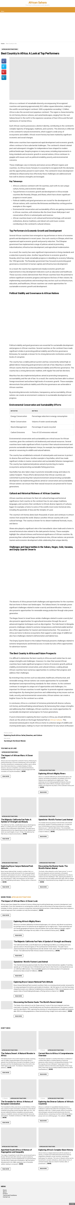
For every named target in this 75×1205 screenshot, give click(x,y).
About (5, 1192)
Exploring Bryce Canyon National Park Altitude (17, 867)
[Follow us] (68, 9)
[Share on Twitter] (3, 66)
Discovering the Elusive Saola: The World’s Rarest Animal (53, 867)
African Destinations (10, 752)
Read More (5, 776)
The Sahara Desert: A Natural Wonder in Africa (18, 1054)
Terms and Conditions (10, 1195)
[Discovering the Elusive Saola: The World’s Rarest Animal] (56, 854)
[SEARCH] (72, 9)
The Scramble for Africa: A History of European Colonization (17, 1102)
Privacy (5, 1193)
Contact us (6, 1197)
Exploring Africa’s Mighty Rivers (51, 773)
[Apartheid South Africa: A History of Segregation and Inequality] (19, 1138)
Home (5, 1190)
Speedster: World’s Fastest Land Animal (55, 819)
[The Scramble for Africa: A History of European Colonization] (19, 1089)
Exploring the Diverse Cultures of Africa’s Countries (55, 1102)
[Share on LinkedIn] (3, 77)
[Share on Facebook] (3, 61)
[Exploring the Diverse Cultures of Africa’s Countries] (56, 1089)
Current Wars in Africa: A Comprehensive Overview (55, 1054)
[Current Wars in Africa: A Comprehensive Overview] (56, 1041)
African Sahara (38, 2)
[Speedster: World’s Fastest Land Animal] (56, 807)
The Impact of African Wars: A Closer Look (17, 756)
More (24, 771)
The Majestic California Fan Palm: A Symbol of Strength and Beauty (16, 820)
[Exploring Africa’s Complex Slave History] (56, 1138)
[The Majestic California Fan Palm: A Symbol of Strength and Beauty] (19, 807)
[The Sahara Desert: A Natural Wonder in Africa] (19, 1041)
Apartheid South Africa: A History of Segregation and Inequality (16, 1151)
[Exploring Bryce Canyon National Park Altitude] (19, 854)
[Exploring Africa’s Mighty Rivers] (56, 761)
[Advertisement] (37, 27)
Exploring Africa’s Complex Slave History (55, 1150)
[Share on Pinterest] (3, 72)
